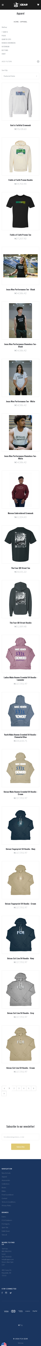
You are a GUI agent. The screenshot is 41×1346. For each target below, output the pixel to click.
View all (4, 1235)
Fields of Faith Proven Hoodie (20, 179)
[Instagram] (6, 1293)
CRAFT (4, 54)
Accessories (6, 1180)
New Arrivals (6, 1173)
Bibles (4, 1191)
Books (4, 1187)
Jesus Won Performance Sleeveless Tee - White (20, 457)
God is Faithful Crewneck (20, 125)
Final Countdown (8, 1195)
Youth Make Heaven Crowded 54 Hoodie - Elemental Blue (20, 735)
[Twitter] (11, 1293)
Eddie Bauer (6, 1231)
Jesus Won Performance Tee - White (20, 401)
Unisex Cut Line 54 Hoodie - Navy (20, 958)
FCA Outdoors (7, 1220)
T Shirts (5, 32)
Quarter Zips (6, 39)
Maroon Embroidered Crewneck (20, 513)
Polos (4, 35)
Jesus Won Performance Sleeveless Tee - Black (20, 345)
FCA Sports (6, 1224)
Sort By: (5, 70)
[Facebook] (2, 1293)
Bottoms (5, 50)
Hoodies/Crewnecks (9, 43)
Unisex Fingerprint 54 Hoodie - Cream (20, 903)
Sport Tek (5, 1227)
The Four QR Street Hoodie (20, 622)
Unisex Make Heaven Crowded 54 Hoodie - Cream (20, 793)
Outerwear (5, 46)
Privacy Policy (6, 1205)
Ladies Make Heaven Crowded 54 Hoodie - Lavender (20, 678)
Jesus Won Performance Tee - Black (20, 289)
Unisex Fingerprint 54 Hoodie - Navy (20, 849)
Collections (5, 1184)
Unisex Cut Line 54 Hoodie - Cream (20, 1067)
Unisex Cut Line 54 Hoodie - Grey (20, 1013)
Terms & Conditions (8, 1202)
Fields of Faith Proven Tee (20, 234)
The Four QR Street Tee (20, 568)
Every (4, 1217)
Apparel (4, 1177)
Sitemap (20, 1343)
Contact (4, 1198)
